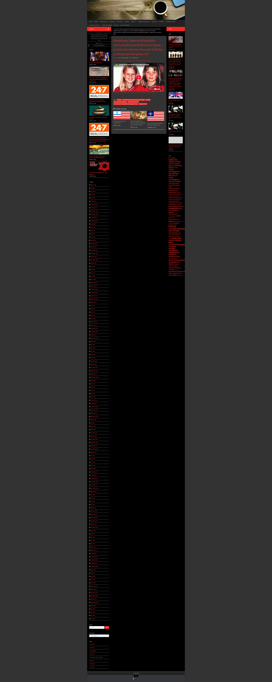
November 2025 (94, 214)
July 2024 (93, 266)
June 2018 (93, 498)
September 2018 (94, 488)
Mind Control (120, 21)
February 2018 (94, 511)
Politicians (152, 30)
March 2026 (93, 201)
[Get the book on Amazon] (108, 29)
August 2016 (93, 569)
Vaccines (171, 266)
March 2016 (93, 582)
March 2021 (93, 397)
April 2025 (93, 237)
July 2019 (93, 455)
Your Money (180, 275)
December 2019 (94, 439)
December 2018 (94, 478)
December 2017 (94, 517)
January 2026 (94, 207)
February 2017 (94, 550)
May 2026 (93, 194)
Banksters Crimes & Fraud (144, 21)
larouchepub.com (173, 214)
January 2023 (94, 325)
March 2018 (93, 507)
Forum (92, 660)
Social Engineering (173, 258)
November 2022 (94, 331)
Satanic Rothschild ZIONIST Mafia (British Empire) (135, 32)
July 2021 (93, 384)
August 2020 (93, 419)
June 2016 (93, 576)
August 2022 (93, 341)
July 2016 (93, 573)
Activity (92, 647)
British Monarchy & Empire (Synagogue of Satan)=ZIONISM (134, 99)
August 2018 (93, 491)
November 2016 (94, 560)
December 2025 (94, 211)
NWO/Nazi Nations (177, 221)
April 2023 (93, 315)
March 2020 (93, 429)
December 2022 (94, 328)
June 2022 (93, 348)
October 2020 (94, 413)
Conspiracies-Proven (170, 21)
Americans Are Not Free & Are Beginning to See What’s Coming (97, 100)
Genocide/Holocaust (176, 206)
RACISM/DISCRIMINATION (174, 234)
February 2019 (94, 472)
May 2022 (93, 351)
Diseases (179, 199)
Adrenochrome (104, 21)
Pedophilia (125, 30)
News (119, 30)
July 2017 (93, 534)
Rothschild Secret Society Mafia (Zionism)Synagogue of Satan (126, 103)
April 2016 (93, 579)
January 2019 (94, 475)
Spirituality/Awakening (176, 260)
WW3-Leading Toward (175, 273)
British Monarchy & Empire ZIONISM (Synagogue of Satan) (135, 29)
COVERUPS (161, 21)
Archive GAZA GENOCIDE (95, 62)
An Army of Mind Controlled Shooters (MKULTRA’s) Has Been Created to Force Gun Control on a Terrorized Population (175, 63)
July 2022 (93, 344)
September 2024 (94, 260)
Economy (116, 25)
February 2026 (94, 204)
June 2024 (93, 269)
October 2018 (94, 485)
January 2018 (94, 514)
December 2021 (94, 367)
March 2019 (93, 468)
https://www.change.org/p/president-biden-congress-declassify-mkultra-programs (135, 92)
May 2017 (93, 540)
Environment (178, 204)
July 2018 (93, 494)
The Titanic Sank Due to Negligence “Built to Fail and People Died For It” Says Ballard (98, 79)
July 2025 (93, 227)
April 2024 (93, 276)
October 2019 (94, 445)
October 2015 (94, 599)
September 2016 (94, 566)
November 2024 (94, 253)
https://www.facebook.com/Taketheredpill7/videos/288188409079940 (131, 60)
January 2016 (94, 589)
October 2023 (94, 295)
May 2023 (93, 312)
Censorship (154, 21)
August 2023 (93, 302)
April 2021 (93, 393)
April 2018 (93, 504)
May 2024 (93, 273)
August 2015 (93, 605)
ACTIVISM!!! (119, 99)
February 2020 (94, 432)
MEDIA (179, 216)
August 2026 (93, 185)
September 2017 (94, 527)
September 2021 (94, 377)
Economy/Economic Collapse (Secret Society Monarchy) (176, 202)
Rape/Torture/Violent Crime (133, 101)
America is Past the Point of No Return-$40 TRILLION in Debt (97, 156)
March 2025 (93, 240)
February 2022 (94, 361)
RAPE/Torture (117, 32)
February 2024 (94, 282)
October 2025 (94, 217)
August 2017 (93, 530)
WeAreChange (176, 269)
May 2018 (93, 501)
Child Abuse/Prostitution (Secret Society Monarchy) (174, 189)
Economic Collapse (124, 25)
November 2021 (94, 370)
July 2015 (93, 609)
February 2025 (94, 243)
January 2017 (94, 553)
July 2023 (93, 305)
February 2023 (94, 322)
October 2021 (94, 374)
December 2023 (94, 289)
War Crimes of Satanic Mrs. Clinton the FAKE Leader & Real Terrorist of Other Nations (137, 122)
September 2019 (94, 449)
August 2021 (93, 380)
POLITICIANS (174, 231)
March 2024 (93, 279)
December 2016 (94, 556)
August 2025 (93, 224)
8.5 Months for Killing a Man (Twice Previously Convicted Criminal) (175, 46)
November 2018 (94, 481)
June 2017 (93, 537)
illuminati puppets (173, 211)
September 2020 (94, 416)
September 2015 (94, 602)
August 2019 (93, 452)
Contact (92, 654)
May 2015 (93, 615)
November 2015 (94, 596)
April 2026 (93, 198)
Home (90, 21)
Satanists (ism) (174, 256)
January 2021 (94, 403)
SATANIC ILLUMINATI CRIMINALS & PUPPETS (174, 251)
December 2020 (94, 406)
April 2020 (93, 426)
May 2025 (93, 233)
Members (93, 663)
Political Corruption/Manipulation (138, 30)
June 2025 (93, 230)
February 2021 (94, 400)
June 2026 (93, 191)
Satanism (133, 21)
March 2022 (93, 357)
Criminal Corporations (174, 196)
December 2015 (94, 592)
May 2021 (93, 390)
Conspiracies (94, 650)
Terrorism (176, 264)
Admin (116, 57)
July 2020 (93, 423)
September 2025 (94, 220)
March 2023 (93, 318)
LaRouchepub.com (173, 216)
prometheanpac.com (175, 233)
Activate (92, 644)
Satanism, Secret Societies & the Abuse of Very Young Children (175, 146)
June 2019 (93, 459)
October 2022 (94, 335)
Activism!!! (96, 21)
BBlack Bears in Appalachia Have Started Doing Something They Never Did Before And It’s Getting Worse (98, 139)
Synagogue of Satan (143, 103)
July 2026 (93, 188)
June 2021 (93, 387)
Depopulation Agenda (107, 25)
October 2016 (94, 563)
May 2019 (93, 462)
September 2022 (94, 338)
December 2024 (94, 250)
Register (93, 667)
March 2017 (93, 547)
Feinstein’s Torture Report (97, 657)
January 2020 (94, 436)
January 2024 (94, 286)
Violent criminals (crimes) (174, 267)
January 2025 (94, 246)
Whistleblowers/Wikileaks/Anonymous (180, 271)
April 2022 (93, 354)
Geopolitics (112, 21)
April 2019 (93, 465)
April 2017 (93, 543)
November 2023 (94, 292)
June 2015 (93, 612)
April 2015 (93, 618)
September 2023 (94, 299)
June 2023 (93, 308)
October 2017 (94, 524)
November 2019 (94, 442)
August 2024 (93, 263)
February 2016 (94, 586)
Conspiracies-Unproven (94, 25)
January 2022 (94, 364)
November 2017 (94, 521)
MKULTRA (127, 21)
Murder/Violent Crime (174, 219)
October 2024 (94, 256)
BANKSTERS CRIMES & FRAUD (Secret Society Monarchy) (175, 163)
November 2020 (94, 410)
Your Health (172, 275)
